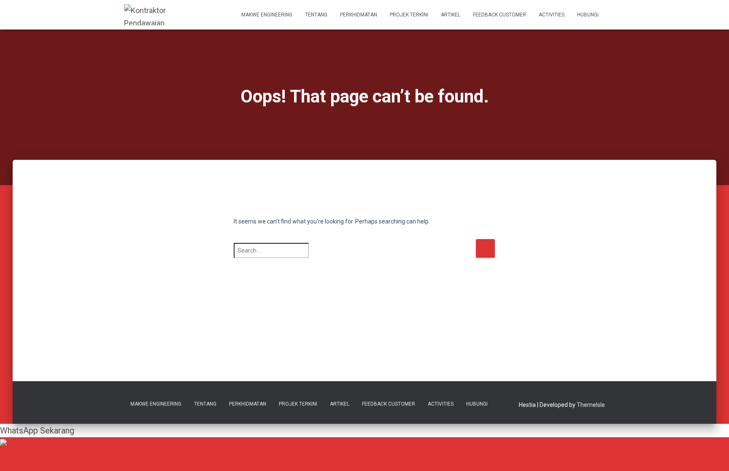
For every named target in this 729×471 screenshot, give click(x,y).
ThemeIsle (591, 404)
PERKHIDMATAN (358, 15)
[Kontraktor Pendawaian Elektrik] (148, 14)
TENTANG (316, 15)
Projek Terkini (409, 15)
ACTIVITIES (551, 15)
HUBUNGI (588, 15)
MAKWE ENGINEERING (266, 15)
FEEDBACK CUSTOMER (499, 15)
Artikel (450, 15)
